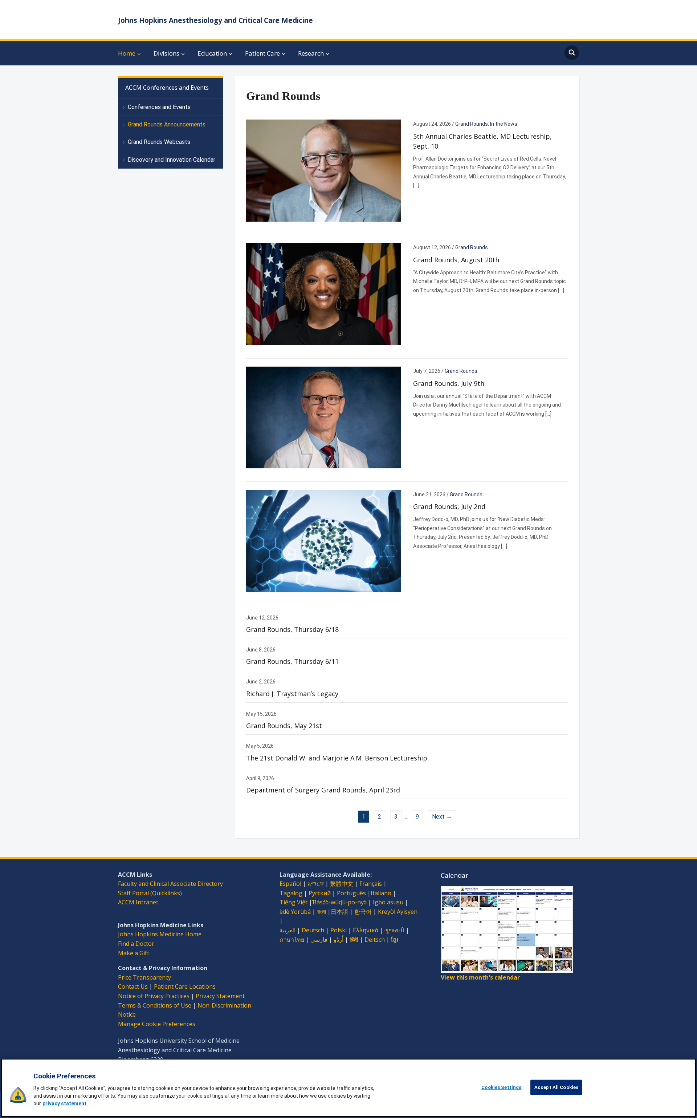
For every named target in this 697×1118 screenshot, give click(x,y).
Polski (338, 930)
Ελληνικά (365, 930)
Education (212, 53)
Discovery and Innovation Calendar (171, 159)
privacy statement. (65, 1103)
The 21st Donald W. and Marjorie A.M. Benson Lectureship (336, 758)
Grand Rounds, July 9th (448, 383)
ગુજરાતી (394, 930)
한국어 (363, 912)
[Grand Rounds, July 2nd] (323, 541)
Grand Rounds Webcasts (159, 141)
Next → (442, 816)
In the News (503, 124)
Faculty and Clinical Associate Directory (170, 884)
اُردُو (338, 940)
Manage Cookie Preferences (156, 1024)
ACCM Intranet (138, 902)
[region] (348, 1088)
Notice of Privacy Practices (153, 996)
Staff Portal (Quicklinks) (150, 893)
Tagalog (291, 893)
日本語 (339, 912)
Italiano (381, 893)
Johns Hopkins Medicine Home (159, 934)
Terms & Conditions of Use (154, 1005)
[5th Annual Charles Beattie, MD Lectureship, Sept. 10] (323, 170)
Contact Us (133, 986)
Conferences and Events (159, 107)
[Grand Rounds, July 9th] (323, 417)
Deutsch (313, 930)
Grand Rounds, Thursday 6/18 (292, 629)
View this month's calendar (480, 977)
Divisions (166, 53)
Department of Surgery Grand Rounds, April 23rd (323, 790)
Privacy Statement (220, 996)
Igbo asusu (388, 902)
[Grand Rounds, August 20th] (323, 293)
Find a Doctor (136, 944)
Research (311, 53)
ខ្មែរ (394, 940)
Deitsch (374, 940)
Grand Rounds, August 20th (456, 259)
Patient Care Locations (185, 986)
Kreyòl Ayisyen (397, 912)
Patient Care (262, 53)
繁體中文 (341, 884)
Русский (320, 893)
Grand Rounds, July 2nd (449, 506)
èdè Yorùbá (295, 912)
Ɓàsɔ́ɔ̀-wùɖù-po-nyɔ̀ (339, 902)
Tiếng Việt (293, 902)
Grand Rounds (471, 124)
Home (126, 53)
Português (351, 893)
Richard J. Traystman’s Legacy (292, 693)
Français (370, 884)
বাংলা (321, 912)
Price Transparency (144, 977)
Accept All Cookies (556, 1087)
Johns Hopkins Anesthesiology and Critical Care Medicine (215, 20)
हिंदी (354, 940)
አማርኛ (315, 884)
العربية (287, 930)
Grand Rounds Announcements (166, 124)
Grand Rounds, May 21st (284, 725)
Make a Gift (133, 953)
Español (290, 884)
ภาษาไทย (292, 940)
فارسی (318, 940)
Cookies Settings (501, 1087)
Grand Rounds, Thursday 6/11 (292, 661)
